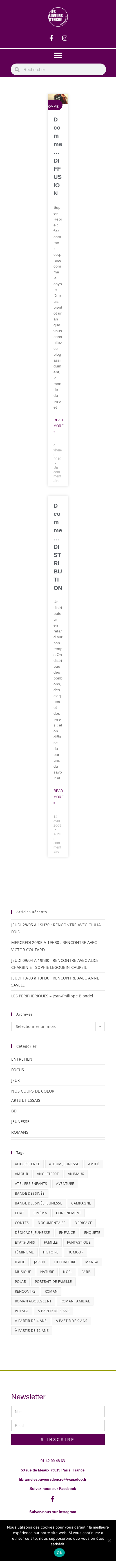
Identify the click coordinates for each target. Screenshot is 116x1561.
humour (75, 1252)
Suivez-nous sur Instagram (52, 1512)
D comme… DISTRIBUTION (57, 546)
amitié (94, 1164)
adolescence (27, 1164)
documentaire (52, 1222)
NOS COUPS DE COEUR (32, 1091)
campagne (81, 1203)
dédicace (83, 1222)
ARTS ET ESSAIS (25, 1100)
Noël (67, 1271)
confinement (68, 1213)
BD (14, 1111)
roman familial (75, 1301)
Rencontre (25, 1291)
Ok (59, 1552)
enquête (92, 1232)
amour (21, 1173)
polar (20, 1281)
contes (22, 1222)
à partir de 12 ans (32, 1330)
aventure (65, 1183)
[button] (58, 55)
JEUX (15, 1080)
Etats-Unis (25, 1242)
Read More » (58, 426)
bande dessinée (30, 1193)
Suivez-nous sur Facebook (53, 1489)
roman (51, 1291)
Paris (86, 1271)
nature (47, 1271)
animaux (76, 1173)
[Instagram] (65, 38)
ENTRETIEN (21, 1059)
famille (51, 1242)
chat (19, 1213)
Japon (39, 1262)
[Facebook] (51, 38)
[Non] (109, 1540)
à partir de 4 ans (31, 1320)
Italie (20, 1262)
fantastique (79, 1242)
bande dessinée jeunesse (38, 1203)
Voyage (22, 1311)
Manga (92, 1262)
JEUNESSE (20, 1121)
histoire (51, 1252)
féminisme (24, 1252)
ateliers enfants (31, 1183)
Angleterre (48, 1173)
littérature (65, 1262)
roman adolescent (33, 1301)
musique (23, 1271)
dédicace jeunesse (32, 1232)
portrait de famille (53, 1281)
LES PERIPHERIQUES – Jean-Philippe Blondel (52, 996)
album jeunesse (64, 1164)
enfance (67, 1232)
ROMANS (19, 1132)
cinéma (40, 1213)
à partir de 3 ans (54, 1311)
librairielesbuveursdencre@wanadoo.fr (52, 1479)
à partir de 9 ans (72, 1320)
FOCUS (17, 1069)
